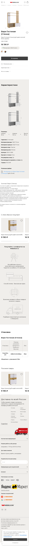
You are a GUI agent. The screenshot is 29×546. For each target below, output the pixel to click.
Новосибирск (23, 419)
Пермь (12, 419)
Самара (13, 413)
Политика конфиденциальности (9, 522)
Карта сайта (4, 528)
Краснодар (23, 411)
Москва (13, 407)
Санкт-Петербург (23, 408)
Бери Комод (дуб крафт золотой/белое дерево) (12, 234)
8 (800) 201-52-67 (12, 405)
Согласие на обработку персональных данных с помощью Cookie (13, 525)
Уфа (21, 413)
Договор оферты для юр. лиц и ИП (10, 521)
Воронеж (13, 411)
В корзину (14, 58)
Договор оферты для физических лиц (10, 519)
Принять (15, 539)
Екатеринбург (14, 422)
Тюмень (22, 416)
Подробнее (4, 423)
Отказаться (15, 542)
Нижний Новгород (13, 417)
